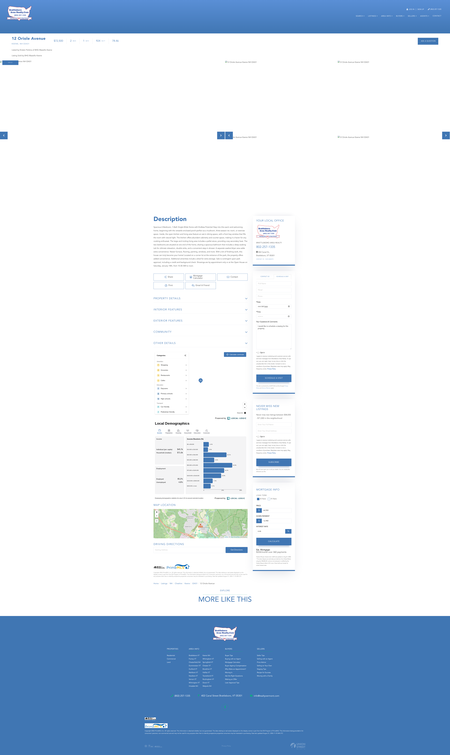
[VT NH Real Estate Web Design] (298, 746)
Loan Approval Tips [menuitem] (232, 683)
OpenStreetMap (235, 537)
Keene (187, 584)
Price (258, 506)
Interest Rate (262, 527)
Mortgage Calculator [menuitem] (232, 662)
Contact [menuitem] (437, 16)
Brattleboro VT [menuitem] (194, 655)
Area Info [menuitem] (386, 16)
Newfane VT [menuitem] (193, 676)
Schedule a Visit (282, 276)
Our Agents (269, 259)
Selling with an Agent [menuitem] (265, 659)
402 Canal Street (221, 696)
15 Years (274, 499)
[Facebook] (225, 707)
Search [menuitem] (359, 16)
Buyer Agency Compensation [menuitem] (235, 666)
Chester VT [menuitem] (207, 666)
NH (171, 584)
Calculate (273, 541)
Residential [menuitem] (171, 655)
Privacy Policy (271, 369)
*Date (258, 302)
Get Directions (237, 550)
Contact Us (260, 259)
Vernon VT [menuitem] (192, 679)
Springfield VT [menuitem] (208, 662)
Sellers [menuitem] (411, 16)
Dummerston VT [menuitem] (195, 666)
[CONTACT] (428, 41)
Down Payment (263, 516)
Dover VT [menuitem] (206, 683)
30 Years (263, 499)
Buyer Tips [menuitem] (229, 655)
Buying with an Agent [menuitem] (233, 659)
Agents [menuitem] (424, 16)
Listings (164, 584)
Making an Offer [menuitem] (231, 679)
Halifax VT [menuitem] (206, 672)
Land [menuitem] (169, 662)
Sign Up (421, 9)
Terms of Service (266, 388)
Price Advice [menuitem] (261, 662)
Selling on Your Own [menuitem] (264, 666)
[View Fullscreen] (156, 521)
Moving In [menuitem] (228, 672)
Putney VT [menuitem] (192, 659)
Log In (411, 9)
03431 (194, 584)
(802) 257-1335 (435, 9)
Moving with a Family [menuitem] (265, 676)
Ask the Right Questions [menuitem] (234, 676)
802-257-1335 (265, 247)
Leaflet (226, 537)
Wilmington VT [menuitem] (194, 683)
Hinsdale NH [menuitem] (193, 686)
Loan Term (261, 495)
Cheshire (178, 584)
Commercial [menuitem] (171, 659)
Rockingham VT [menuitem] (208, 679)
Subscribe (273, 462)
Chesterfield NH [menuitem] (195, 662)
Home (156, 584)
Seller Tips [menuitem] (260, 655)
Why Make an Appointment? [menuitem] (235, 669)
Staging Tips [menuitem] (261, 669)
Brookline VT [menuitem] (207, 669)
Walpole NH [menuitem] (207, 686)
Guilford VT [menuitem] (193, 669)
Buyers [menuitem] (399, 16)
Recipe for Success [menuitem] (264, 672)
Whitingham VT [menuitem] (208, 659)
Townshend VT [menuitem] (208, 676)
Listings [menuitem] (372, 16)
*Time (258, 312)
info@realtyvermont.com (266, 696)
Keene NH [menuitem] (206, 655)
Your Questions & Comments (266, 322)
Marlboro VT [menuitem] (193, 672)
